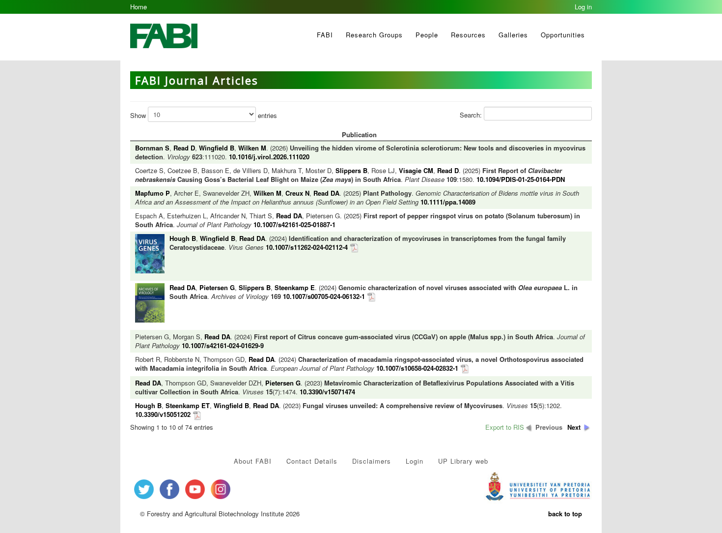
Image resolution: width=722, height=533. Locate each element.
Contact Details (311, 461)
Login (414, 461)
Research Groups (374, 34)
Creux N (297, 193)
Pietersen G (217, 287)
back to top (565, 513)
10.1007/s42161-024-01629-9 (223, 345)
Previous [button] (548, 427)
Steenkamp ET (188, 405)
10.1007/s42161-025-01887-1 (294, 224)
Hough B (182, 238)
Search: (472, 114)
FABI (325, 34)
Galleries (513, 34)
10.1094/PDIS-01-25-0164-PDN (520, 179)
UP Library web (463, 461)
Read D (184, 147)
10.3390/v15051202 (163, 414)
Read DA (326, 193)
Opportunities (563, 34)
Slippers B (351, 170)
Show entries (203, 115)
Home (138, 6)
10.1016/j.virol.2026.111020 (269, 156)
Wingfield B (216, 147)
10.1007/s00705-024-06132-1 (324, 296)
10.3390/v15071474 (327, 391)
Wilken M (252, 147)
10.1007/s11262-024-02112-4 (307, 247)
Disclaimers (371, 461)
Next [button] (574, 427)
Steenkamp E (295, 287)
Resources (468, 34)
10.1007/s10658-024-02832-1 (417, 368)
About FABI (253, 461)
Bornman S (152, 147)
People (427, 34)
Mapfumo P (152, 193)
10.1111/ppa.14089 (447, 202)
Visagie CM (416, 170)
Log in (583, 6)
